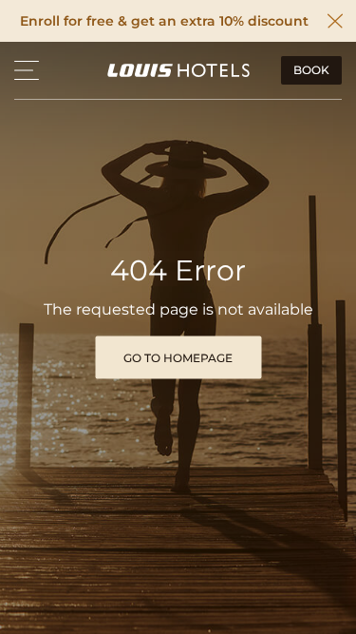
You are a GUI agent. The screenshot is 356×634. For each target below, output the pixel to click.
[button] (26, 70)
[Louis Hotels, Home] (178, 71)
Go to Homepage (178, 357)
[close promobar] (335, 21)
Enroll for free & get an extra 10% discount (164, 21)
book (311, 70)
